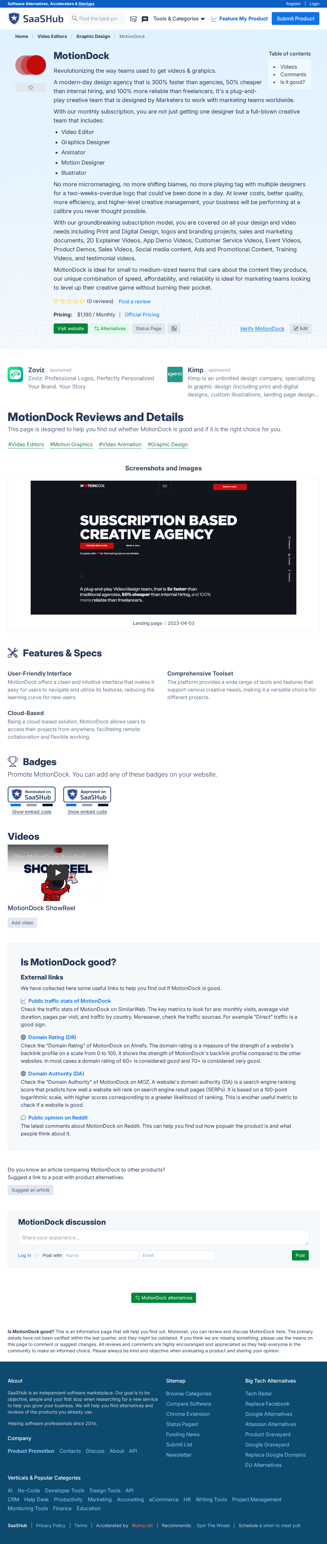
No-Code (29, 1490)
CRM (13, 1499)
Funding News (183, 1434)
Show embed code (31, 811)
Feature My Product (243, 18)
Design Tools (104, 1490)
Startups (87, 3)
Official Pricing (142, 314)
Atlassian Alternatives (270, 1424)
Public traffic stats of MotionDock (69, 1001)
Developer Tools (64, 1490)
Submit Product (295, 18)
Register (293, 3)
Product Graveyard (268, 1434)
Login (314, 3)
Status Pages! (182, 1424)
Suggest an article (30, 1190)
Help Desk (36, 1499)
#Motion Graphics (71, 444)
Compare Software (188, 1403)
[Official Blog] (174, 328)
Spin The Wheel (213, 1525)
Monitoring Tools (28, 1508)
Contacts (70, 1451)
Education (89, 1508)
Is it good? (292, 82)
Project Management (256, 1499)
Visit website (70, 328)
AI (10, 1490)
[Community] (145, 18)
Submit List (179, 1444)
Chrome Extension (188, 1414)
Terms (80, 1525)
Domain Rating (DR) (52, 1037)
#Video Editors (26, 444)
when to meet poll (281, 1525)
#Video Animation (120, 444)
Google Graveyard (267, 1444)
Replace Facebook (267, 1403)
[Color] (16, 805)
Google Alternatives (268, 1414)
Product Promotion (31, 1451)
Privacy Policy (50, 1525)
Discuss (95, 1451)
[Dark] (47, 805)
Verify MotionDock (262, 328)
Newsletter (179, 1455)
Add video (22, 922)
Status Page (148, 328)
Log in (25, 1255)
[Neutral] (32, 805)
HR (187, 1499)
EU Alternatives (263, 1465)
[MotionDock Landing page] (164, 547)
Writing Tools (211, 1499)
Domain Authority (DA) (56, 1073)
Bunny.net (142, 1525)
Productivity (68, 1499)
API (133, 1451)
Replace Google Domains (275, 1455)
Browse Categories (188, 1393)
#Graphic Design (168, 444)
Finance (62, 1508)
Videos (288, 66)
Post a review (135, 301)
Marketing (100, 1499)
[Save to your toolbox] (30, 87)
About (117, 1451)
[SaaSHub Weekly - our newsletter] (133, 18)
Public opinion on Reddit (58, 1117)
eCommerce (164, 1499)
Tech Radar (258, 1393)
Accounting (130, 1499)
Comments (293, 74)
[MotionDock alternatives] (30, 65)
